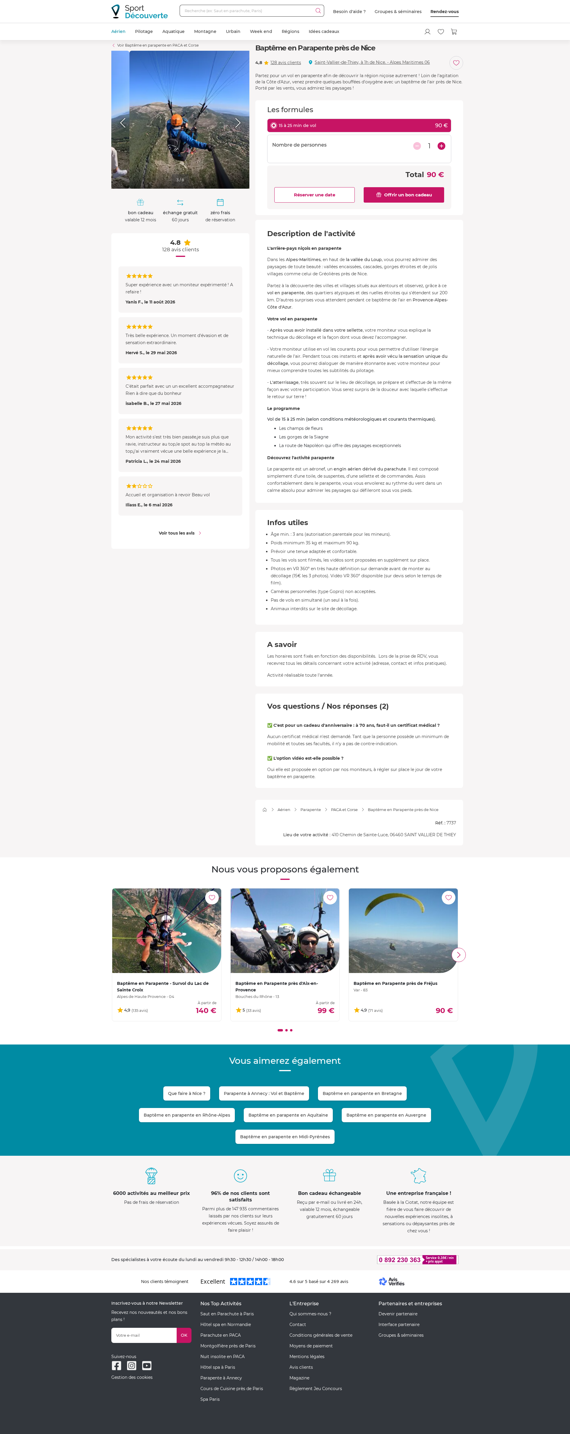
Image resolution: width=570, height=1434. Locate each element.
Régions (290, 31)
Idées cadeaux (324, 31)
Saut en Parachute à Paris (227, 1314)
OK (184, 1335)
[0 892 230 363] (389, 1259)
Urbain (233, 31)
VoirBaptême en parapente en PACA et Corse (158, 45)
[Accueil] (264, 809)
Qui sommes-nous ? (310, 1314)
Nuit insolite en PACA (222, 1356)
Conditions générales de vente (320, 1335)
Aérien (118, 31)
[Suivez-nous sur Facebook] (116, 1365)
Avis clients (301, 1367)
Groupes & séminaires (398, 11)
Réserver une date (314, 195)
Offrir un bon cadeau (408, 195)
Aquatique (173, 31)
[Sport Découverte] (139, 11)
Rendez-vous (444, 11)
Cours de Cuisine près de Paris (231, 1388)
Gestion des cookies (132, 1377)
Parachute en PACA (220, 1335)
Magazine (299, 1378)
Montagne (205, 31)
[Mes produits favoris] (440, 31)
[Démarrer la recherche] (318, 11)
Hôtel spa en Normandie (225, 1324)
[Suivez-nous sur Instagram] (131, 1365)
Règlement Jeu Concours (315, 1388)
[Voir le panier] (454, 31)
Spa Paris (210, 1399)
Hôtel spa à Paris (217, 1367)
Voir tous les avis (176, 533)
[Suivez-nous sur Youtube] (147, 1365)
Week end (261, 31)
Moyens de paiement (311, 1346)
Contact (297, 1324)
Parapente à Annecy (221, 1378)
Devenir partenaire (398, 1314)
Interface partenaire (399, 1324)
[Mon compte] (427, 31)
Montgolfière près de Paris (228, 1346)
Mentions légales (306, 1356)
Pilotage (144, 31)
